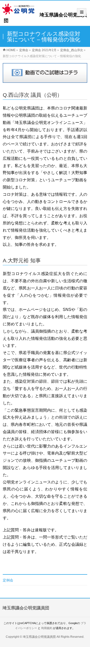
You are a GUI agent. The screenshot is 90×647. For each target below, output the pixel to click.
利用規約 (46, 628)
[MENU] (81, 12)
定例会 (8, 580)
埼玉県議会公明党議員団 (39, 637)
